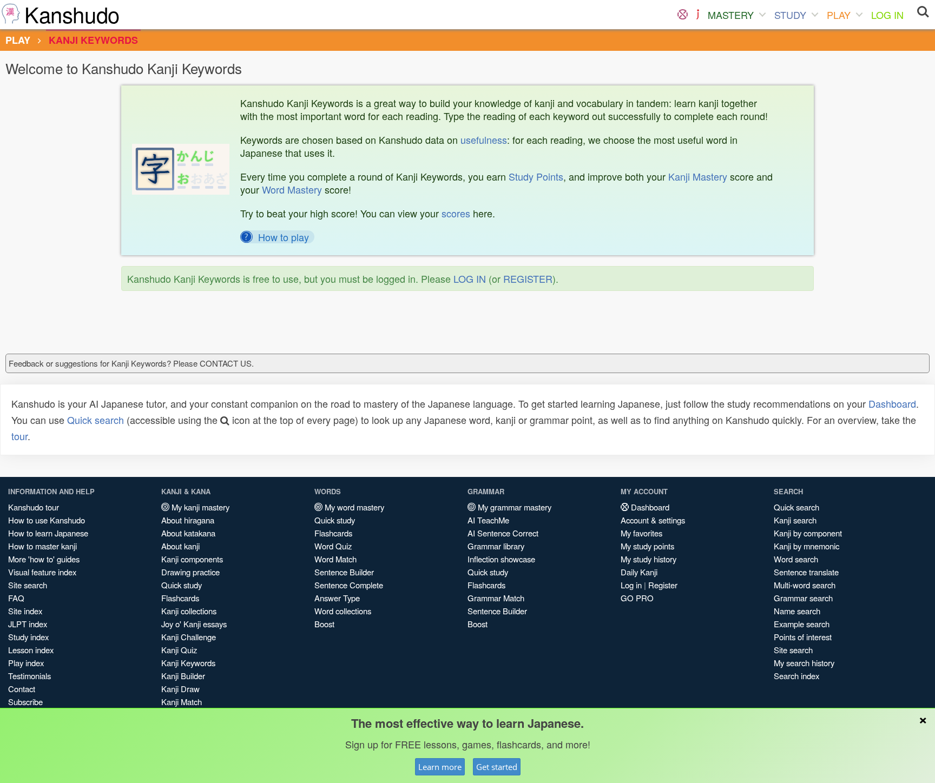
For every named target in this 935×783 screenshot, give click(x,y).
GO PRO (637, 597)
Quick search (95, 420)
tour (19, 436)
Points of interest (803, 636)
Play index (26, 662)
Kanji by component (808, 533)
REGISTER (527, 278)
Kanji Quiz (179, 649)
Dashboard (892, 403)
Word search (796, 559)
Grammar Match (495, 597)
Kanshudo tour (33, 507)
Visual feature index (42, 572)
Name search (797, 610)
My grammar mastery (513, 507)
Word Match (335, 559)
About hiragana (187, 520)
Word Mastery (292, 189)
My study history (648, 559)
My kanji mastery (199, 507)
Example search (801, 623)
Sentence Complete (348, 584)
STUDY (790, 15)
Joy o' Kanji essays (194, 623)
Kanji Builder (183, 675)
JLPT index (27, 623)
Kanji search (795, 520)
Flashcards (180, 597)
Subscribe (25, 701)
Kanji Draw (180, 688)
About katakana (188, 533)
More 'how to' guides (44, 559)
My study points (647, 546)
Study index (28, 636)
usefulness (483, 139)
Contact (21, 688)
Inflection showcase (501, 559)
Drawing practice (190, 572)
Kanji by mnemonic (806, 546)
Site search (27, 584)
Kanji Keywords (188, 662)
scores (456, 213)
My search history (804, 662)
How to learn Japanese (48, 533)
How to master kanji (42, 546)
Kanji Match (181, 701)
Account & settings (653, 520)
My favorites (641, 533)
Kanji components (192, 559)
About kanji (180, 546)
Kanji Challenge (188, 636)
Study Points (536, 176)
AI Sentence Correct (502, 533)
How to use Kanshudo (46, 520)
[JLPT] (697, 14)
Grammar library (495, 546)
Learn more (440, 766)
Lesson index (31, 649)
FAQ (16, 597)
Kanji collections (188, 610)
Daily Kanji (639, 572)
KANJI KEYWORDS (93, 40)
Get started (496, 766)
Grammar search (803, 597)
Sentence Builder (344, 572)
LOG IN (887, 15)
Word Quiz (333, 546)
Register (662, 584)
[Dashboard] (682, 14)
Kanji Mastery (697, 176)
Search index (796, 675)
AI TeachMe (488, 520)
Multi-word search (804, 584)
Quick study (181, 584)
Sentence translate (806, 572)
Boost (324, 623)
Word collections (342, 610)
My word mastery (353, 507)
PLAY (839, 15)
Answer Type (337, 597)
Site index (25, 610)
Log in (631, 584)
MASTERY (731, 15)
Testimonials (29, 675)
